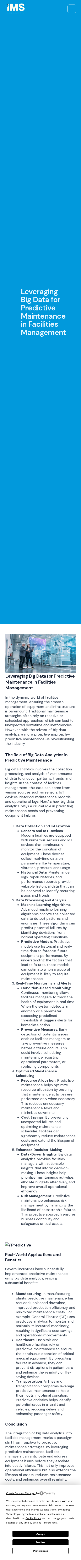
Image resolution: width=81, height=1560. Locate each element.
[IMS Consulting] (15, 9)
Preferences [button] (50, 1522)
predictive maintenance (24, 739)
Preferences (40, 1551)
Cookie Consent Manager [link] (21, 1493)
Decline (40, 1542)
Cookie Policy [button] (33, 1518)
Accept (40, 1534)
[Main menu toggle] (72, 9)
